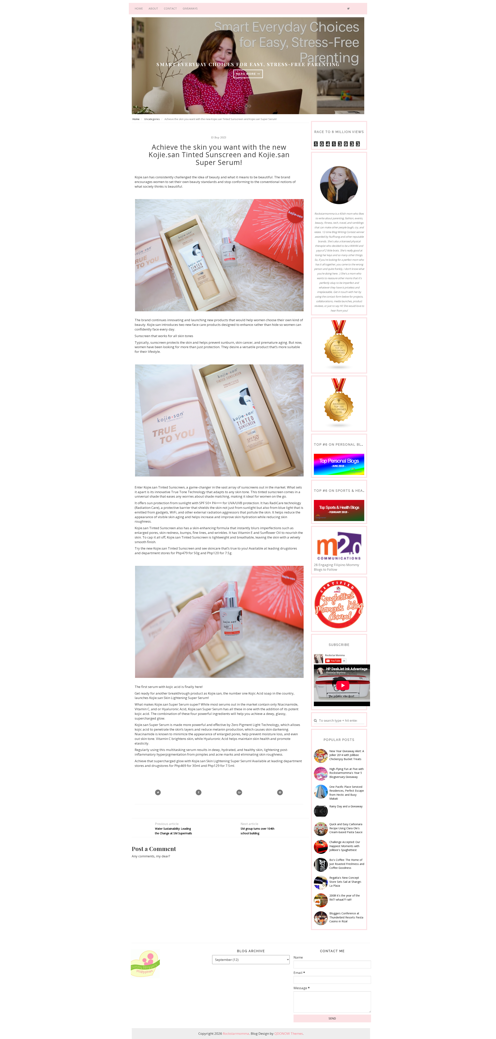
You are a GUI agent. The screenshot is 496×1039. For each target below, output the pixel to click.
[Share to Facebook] (199, 792)
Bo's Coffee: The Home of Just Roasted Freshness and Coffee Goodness (346, 864)
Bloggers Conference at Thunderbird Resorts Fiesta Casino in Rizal (346, 917)
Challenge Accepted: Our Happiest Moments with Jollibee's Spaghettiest (344, 846)
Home (139, 8)
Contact (170, 8)
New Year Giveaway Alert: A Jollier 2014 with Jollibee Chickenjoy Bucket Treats (346, 755)
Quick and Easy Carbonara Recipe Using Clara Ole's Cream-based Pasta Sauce (346, 828)
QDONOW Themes (288, 1033)
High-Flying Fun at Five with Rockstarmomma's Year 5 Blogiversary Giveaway (346, 773)
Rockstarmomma (236, 1033)
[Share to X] (158, 792)
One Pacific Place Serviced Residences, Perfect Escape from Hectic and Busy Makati (346, 792)
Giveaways (190, 8)
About (153, 8)
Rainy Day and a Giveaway (346, 806)
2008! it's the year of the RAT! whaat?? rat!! (344, 897)
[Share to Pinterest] (280, 792)
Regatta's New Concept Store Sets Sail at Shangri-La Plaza (345, 881)
